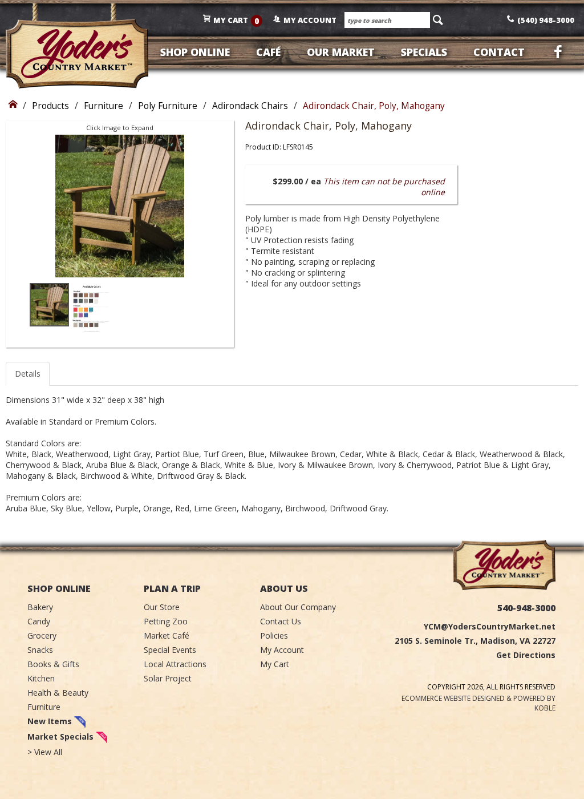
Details (27, 373)
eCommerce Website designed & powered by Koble (478, 703)
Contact (499, 52)
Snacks (40, 649)
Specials (424, 52)
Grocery (41, 635)
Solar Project (168, 678)
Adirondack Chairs (250, 106)
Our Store (162, 607)
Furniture (103, 106)
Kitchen (41, 678)
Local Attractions (175, 664)
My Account (282, 649)
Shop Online (195, 52)
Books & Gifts (53, 664)
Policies (274, 635)
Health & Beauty (57, 692)
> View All (44, 751)
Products (50, 106)
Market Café (166, 635)
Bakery (40, 607)
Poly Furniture (167, 106)
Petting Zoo (166, 621)
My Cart (274, 664)
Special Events (170, 649)
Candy (38, 621)
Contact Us (280, 621)
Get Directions (525, 654)
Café (268, 52)
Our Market (341, 52)
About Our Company (298, 607)
